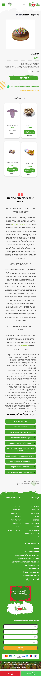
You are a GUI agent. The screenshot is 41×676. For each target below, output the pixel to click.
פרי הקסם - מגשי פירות (20, 667)
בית (37, 14)
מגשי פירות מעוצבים (20, 224)
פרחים (18, 526)
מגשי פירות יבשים (14, 530)
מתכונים (33, 664)
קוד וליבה (7, 662)
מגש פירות (24, 345)
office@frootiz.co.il (31, 575)
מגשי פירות (16, 510)
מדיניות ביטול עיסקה (32, 535)
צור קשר (36, 520)
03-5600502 (29, 552)
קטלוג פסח (16, 506)
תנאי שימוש (35, 513)
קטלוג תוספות (29, 14)
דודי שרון (24, 662)
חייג (8, 673)
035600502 (24, 90)
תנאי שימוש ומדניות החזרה (32, 525)
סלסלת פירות (15, 513)
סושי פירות (16, 523)
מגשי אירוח (16, 516)
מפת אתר (35, 510)
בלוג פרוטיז (35, 506)
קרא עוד (12, 133)
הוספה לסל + (24, 78)
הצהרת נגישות (34, 530)
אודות (37, 516)
